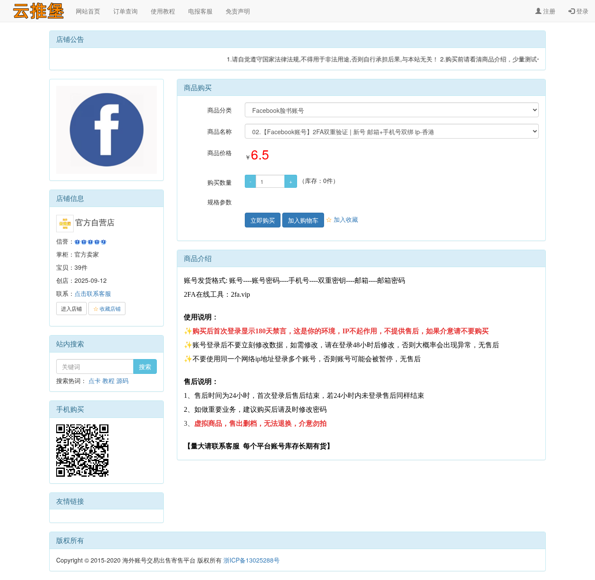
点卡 (94, 380)
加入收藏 (342, 219)
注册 (548, 11)
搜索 (145, 366)
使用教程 (163, 11)
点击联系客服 (92, 293)
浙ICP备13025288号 (251, 560)
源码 (122, 380)
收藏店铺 (107, 308)
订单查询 (125, 11)
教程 (108, 380)
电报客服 (200, 11)
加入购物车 (303, 220)
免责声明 (238, 11)
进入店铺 (71, 308)
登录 (581, 11)
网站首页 (88, 11)
